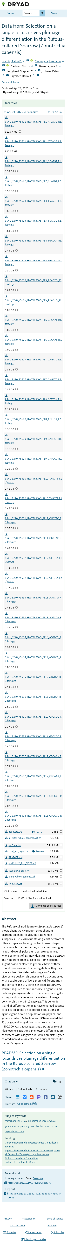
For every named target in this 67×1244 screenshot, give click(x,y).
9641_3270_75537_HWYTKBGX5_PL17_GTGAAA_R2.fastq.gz (33, 778)
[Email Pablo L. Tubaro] (7, 75)
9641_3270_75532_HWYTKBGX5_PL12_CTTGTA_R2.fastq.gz (33, 580)
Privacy (8, 1219)
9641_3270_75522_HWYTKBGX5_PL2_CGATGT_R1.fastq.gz (33, 163)
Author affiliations (11, 82)
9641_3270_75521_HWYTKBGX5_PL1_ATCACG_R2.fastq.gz (33, 143)
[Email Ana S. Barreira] (4, 71)
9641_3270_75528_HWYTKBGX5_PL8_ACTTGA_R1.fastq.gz (33, 401)
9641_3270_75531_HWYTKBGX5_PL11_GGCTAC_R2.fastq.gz (33, 540)
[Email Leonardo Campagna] (4, 66)
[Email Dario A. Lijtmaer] (38, 75)
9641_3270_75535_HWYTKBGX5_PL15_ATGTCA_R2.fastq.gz (33, 699)
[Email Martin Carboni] (36, 66)
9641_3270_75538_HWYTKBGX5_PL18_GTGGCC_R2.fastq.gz (33, 818)
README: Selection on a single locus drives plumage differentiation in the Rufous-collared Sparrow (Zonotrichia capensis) (33, 1061)
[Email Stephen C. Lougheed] (39, 71)
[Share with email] (53, 1097)
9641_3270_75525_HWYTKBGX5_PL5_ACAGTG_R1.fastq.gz (33, 282)
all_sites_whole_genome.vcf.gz (25, 838)
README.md (15, 857)
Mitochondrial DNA (15, 1121)
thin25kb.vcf (15, 884)
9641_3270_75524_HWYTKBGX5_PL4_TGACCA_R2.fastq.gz (33, 262)
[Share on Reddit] (32, 1097)
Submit (11, 13)
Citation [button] (10, 1081)
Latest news (34, 1232)
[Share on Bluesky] (25, 1097)
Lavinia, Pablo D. (12, 61)
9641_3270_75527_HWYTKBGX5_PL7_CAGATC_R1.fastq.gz (33, 361)
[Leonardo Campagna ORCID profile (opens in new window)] (7, 66)
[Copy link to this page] (60, 1097)
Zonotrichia (37, 1126)
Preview (40, 832)
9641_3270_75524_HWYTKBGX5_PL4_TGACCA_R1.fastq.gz (33, 243)
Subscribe (59, 1232)
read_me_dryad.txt (19, 851)
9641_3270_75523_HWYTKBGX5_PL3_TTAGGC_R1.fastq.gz (33, 203)
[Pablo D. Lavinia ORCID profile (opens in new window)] (32, 61)
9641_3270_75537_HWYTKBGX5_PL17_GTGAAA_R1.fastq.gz (33, 758)
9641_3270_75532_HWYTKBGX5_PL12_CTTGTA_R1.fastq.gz (33, 560)
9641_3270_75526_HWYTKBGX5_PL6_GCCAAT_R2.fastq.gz (33, 342)
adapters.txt (15, 832)
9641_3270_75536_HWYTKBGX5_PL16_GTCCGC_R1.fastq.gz (33, 719)
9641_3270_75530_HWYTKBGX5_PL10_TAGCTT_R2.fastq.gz (33, 500)
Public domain (24, 1104)
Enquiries (11, 1232)
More (54, 13)
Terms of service (54, 1219)
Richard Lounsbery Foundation (21, 1158)
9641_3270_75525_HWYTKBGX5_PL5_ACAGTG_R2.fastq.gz (33, 302)
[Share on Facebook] (45, 1097)
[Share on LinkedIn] (17, 1097)
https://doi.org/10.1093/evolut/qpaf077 (29, 1183)
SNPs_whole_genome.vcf (22, 877)
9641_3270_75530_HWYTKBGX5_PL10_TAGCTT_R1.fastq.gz (33, 481)
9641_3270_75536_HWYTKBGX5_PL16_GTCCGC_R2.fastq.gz (33, 738)
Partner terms (17, 1225)
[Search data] (42, 13)
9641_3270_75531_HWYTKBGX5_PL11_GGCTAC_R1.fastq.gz (33, 520)
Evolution (38, 1178)
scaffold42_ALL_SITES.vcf (22, 863)
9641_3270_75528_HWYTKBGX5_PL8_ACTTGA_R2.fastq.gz (33, 421)
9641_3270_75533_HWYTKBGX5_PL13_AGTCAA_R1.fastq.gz (33, 600)
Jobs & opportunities (35, 1239)
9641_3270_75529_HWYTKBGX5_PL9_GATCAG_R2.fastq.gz (33, 461)
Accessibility (28, 1219)
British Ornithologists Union (20, 1162)
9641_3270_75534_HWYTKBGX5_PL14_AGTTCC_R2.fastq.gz (33, 659)
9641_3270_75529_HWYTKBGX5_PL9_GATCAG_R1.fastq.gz (33, 441)
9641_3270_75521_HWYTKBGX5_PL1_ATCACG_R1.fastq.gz (33, 124)
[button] (33, 112)
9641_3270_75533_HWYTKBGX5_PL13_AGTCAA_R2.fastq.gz (33, 619)
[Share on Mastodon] (38, 1097)
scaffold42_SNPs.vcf (19, 871)
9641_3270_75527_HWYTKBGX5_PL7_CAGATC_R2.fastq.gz (33, 381)
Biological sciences (37, 1121)
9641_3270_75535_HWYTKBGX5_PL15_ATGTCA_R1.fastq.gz (33, 679)
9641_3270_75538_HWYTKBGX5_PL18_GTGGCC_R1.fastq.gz (33, 798)
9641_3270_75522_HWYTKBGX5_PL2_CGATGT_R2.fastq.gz (33, 183)
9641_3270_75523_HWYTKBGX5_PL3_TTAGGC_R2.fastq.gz (33, 223)
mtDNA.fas (15, 845)
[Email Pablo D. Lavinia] (28, 61)
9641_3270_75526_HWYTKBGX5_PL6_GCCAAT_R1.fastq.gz (33, 322)
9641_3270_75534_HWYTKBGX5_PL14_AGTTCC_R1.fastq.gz (33, 639)
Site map (52, 1225)
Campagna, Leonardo (48, 61)
